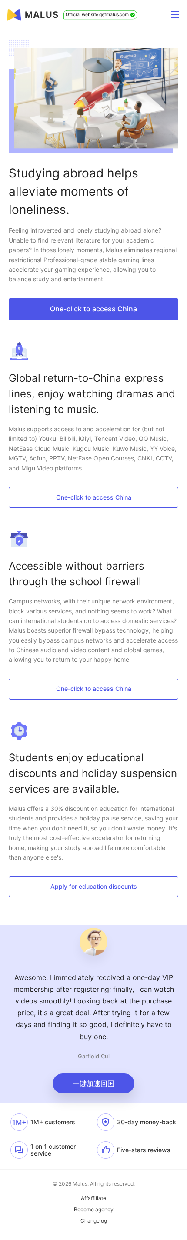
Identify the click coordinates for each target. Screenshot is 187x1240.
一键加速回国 (93, 1083)
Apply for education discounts (93, 886)
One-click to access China (93, 308)
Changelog (93, 1221)
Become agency (94, 1210)
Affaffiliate (93, 1198)
